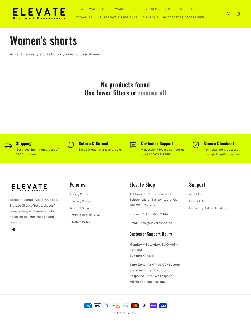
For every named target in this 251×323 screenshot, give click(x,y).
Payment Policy (80, 221)
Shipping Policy (80, 201)
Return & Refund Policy (85, 215)
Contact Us (196, 201)
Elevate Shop (130, 313)
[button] (100, 9)
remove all (152, 93)
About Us (195, 194)
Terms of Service (81, 208)
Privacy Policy (79, 194)
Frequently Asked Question (207, 208)
